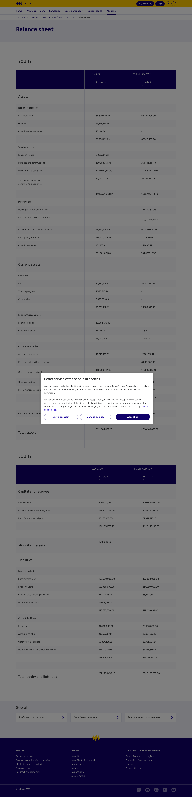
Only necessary (61, 417)
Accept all (132, 417)
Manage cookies (95, 417)
